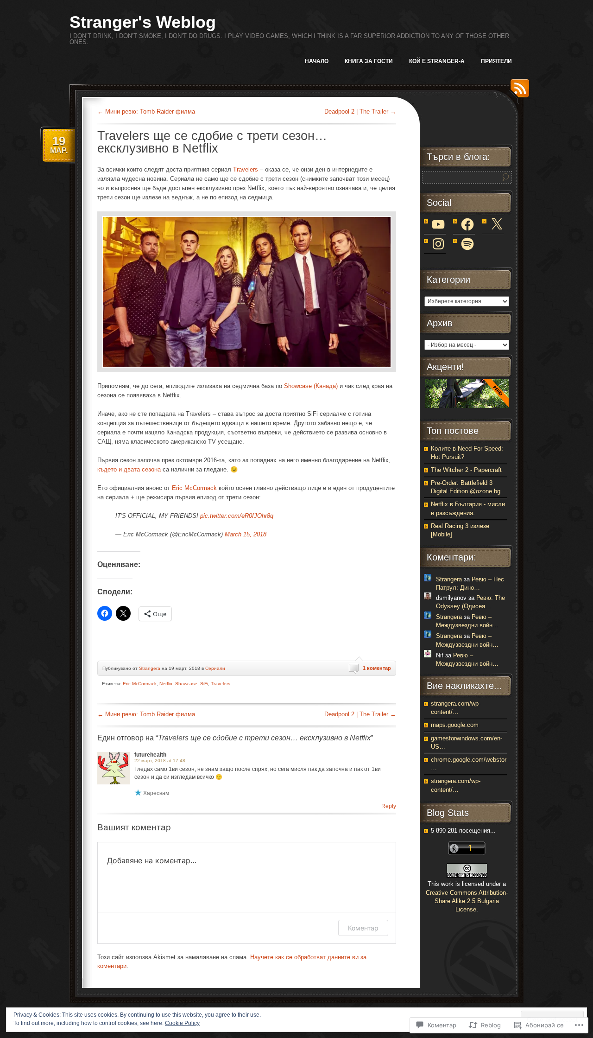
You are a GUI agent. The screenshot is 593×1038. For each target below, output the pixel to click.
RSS (517, 91)
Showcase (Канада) (311, 385)
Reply (388, 806)
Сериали (215, 668)
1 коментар (377, 668)
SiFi (204, 683)
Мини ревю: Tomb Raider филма (146, 111)
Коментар (363, 928)
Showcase (186, 683)
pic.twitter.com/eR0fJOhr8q (236, 515)
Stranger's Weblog (142, 22)
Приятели (496, 61)
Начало (316, 61)
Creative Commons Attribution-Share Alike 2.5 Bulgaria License (467, 901)
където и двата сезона (129, 469)
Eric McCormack (194, 487)
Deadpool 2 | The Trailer (360, 111)
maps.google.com (455, 724)
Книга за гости (369, 61)
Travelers (245, 169)
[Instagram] (438, 243)
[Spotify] (467, 243)
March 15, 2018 (245, 534)
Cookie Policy (182, 1023)
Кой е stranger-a (437, 61)
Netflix (165, 683)
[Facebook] (467, 224)
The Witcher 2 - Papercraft (466, 469)
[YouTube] (438, 224)
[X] (496, 224)
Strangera (149, 668)
